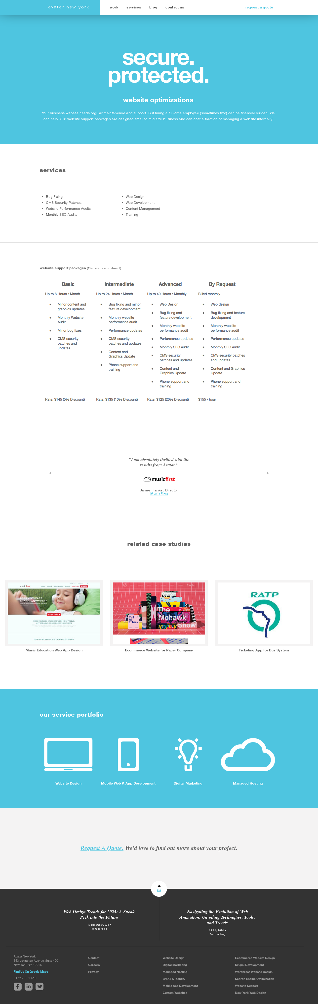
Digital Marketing (175, 965)
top (159, 890)
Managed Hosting (175, 972)
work (114, 7)
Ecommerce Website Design (255, 958)
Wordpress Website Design (254, 972)
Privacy (93, 972)
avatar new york (68, 7)
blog (153, 7)
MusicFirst (159, 493)
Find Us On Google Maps (31, 971)
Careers (94, 965)
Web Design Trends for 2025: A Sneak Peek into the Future (99, 914)
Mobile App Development (180, 986)
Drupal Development (249, 965)
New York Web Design (250, 993)
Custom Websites (175, 993)
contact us (174, 7)
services (133, 7)
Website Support (246, 986)
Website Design (173, 958)
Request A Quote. (101, 848)
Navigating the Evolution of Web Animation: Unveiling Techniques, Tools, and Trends (217, 917)
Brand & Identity (174, 979)
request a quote (259, 7)
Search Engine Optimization (254, 979)
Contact (93, 958)
